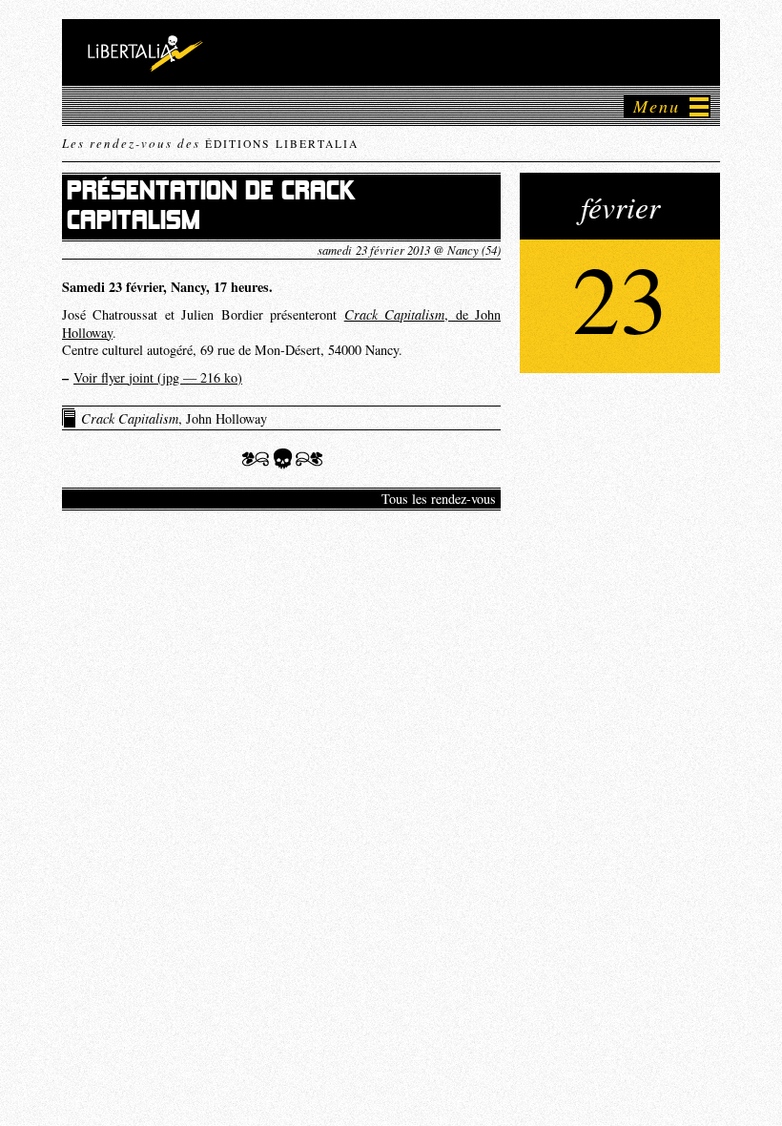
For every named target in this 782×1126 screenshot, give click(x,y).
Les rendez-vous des (210, 143)
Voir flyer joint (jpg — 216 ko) (157, 377)
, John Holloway (174, 418)
